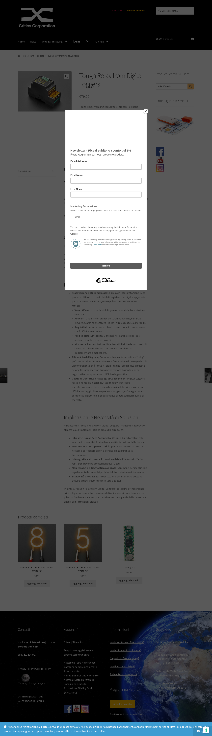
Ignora (204, 731)
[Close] (145, 111)
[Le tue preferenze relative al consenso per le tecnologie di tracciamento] (206, 730)
